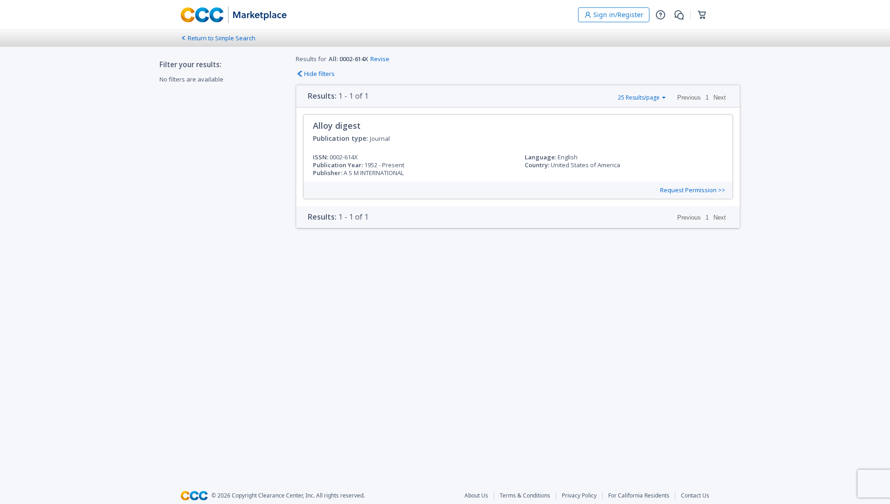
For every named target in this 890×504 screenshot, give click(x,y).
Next (719, 97)
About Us (476, 495)
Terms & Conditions (525, 495)
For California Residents (638, 495)
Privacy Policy (579, 495)
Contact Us (695, 495)
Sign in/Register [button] (618, 14)
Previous (689, 97)
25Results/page (639, 97)
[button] (660, 14)
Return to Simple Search (221, 38)
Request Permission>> (692, 190)
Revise (379, 59)
